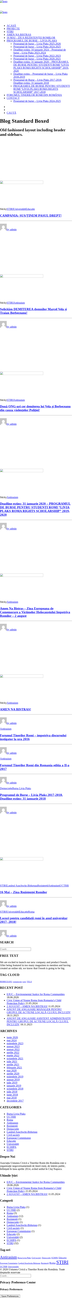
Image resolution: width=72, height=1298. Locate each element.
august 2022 (13, 1049)
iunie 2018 (12, 1094)
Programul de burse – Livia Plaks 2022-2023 (37, 55)
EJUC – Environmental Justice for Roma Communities (36, 994)
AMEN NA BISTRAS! (15, 709)
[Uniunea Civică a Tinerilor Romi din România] (36, 10)
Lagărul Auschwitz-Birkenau (22, 885)
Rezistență (42, 885)
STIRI (10, 209)
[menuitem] (39, 25)
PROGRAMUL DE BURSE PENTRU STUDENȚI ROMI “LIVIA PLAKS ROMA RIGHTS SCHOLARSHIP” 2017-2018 (41, 89)
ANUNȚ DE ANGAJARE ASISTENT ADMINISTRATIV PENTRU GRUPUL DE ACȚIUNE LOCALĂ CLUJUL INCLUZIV (39, 1021)
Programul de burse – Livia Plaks (32, 40)
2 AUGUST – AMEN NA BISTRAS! (27, 1006)
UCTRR (64, 885)
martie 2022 (13, 1055)
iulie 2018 (12, 1091)
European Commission (19, 1138)
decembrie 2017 (15, 1100)
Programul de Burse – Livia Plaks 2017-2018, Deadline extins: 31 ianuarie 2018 (37, 81)
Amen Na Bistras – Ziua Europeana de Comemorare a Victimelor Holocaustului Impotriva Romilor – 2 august (35, 612)
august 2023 (13, 1046)
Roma (31, 911)
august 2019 (13, 1079)
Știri (10, 31)
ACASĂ (11, 25)
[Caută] (15, 949)
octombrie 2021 (15, 1058)
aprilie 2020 (13, 1073)
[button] (11, 112)
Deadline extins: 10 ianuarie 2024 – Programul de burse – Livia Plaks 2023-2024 (39, 51)
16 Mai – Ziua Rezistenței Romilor (31, 37)
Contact (13, 98)
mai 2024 (12, 1040)
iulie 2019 (12, 1082)
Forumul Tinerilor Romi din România (34, 95)
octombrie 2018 (15, 1088)
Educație (30, 209)
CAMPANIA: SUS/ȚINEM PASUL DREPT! (30, 215)
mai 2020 (12, 1070)
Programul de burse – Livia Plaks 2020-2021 (37, 58)
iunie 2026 (12, 1037)
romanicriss (17, 982)
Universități (19, 209)
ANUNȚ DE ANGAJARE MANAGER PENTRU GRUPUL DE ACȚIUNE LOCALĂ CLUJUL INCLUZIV (39, 1011)
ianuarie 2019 (14, 1085)
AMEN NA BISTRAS (19, 34)
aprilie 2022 (13, 1052)
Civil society (13, 1135)
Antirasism (19, 302)
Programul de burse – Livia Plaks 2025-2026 (37, 43)
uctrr (24, 982)
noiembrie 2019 (15, 1076)
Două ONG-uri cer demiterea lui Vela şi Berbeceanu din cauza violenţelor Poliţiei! (35, 408)
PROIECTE (13, 28)
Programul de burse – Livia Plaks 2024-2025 (37, 46)
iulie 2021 (12, 1061)
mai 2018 (12, 1097)
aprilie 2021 (13, 1064)
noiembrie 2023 (15, 1043)
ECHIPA (11, 1147)
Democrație (6, 788)
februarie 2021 (14, 1067)
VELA (29, 982)
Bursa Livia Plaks (21, 788)
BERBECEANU (6, 982)
